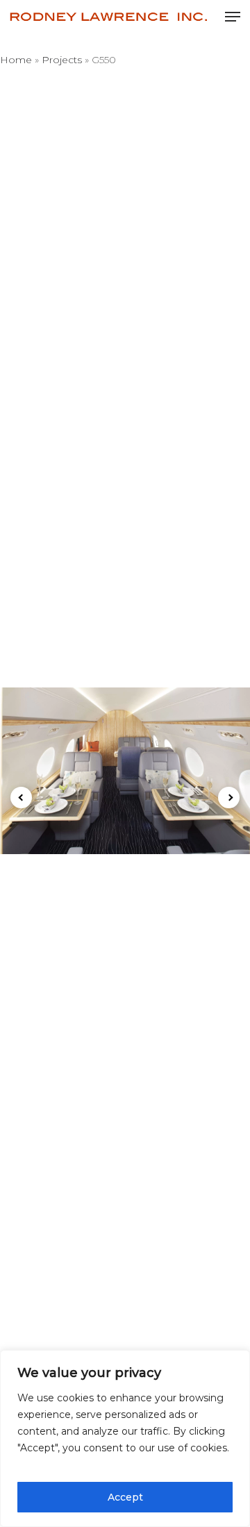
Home (16, 59)
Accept (125, 1497)
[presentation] (21, 797)
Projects (62, 59)
